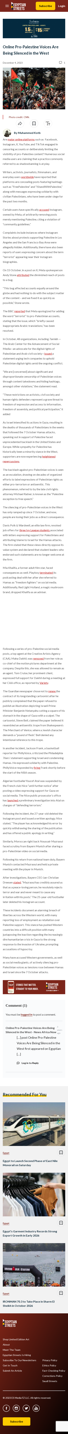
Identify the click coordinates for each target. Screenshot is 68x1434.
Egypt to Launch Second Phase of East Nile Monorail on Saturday (30, 1163)
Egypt (6, 1152)
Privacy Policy (49, 1360)
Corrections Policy (52, 1376)
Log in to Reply (30, 1062)
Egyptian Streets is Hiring (17, 1355)
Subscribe (45, 5)
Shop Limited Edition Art (16, 1339)
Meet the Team (11, 1349)
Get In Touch (10, 1365)
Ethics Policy (49, 1365)
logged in (26, 1014)
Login (61, 5)
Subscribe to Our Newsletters (19, 1360)
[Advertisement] (29, 619)
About (6, 1344)
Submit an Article (12, 1370)
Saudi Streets (49, 1381)
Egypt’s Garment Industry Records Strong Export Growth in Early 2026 (30, 1233)
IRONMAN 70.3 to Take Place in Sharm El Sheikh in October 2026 (29, 1303)
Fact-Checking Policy (53, 1370)
